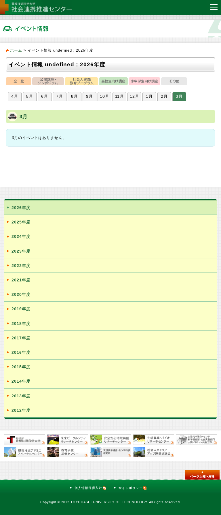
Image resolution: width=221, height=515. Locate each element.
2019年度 (21, 309)
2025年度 (21, 222)
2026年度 (21, 207)
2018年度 (21, 323)
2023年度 (21, 251)
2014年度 (21, 381)
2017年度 (21, 338)
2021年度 (21, 280)
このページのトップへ (202, 475)
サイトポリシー (131, 488)
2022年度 (21, 265)
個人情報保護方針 (88, 488)
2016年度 (21, 352)
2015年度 (21, 366)
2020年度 (21, 294)
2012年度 (21, 410)
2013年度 (21, 396)
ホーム (16, 50)
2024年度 (21, 236)
